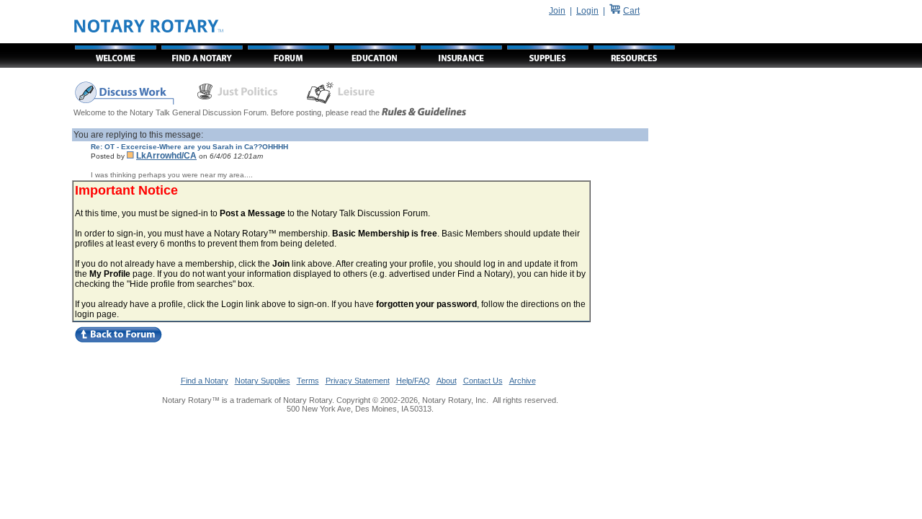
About (447, 380)
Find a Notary (204, 380)
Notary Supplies (262, 380)
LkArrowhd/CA (166, 156)
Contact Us (483, 380)
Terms (308, 380)
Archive (522, 380)
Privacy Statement (358, 380)
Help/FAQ (413, 380)
